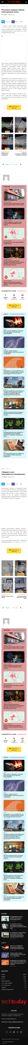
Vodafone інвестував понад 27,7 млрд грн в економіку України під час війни (14, 204)
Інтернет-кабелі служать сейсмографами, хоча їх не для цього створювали (14, 352)
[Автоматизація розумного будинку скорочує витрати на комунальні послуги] (14, 403)
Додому (3, 6)
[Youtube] (21, 1032)
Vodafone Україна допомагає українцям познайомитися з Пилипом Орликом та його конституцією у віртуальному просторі (14, 262)
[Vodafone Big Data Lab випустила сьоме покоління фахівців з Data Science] (14, 213)
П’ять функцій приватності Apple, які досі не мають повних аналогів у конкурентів (14, 455)
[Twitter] (17, 1032)
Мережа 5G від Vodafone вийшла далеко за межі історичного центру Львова (13, 284)
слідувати (14, 294)
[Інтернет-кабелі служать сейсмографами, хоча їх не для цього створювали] (14, 342)
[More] (21, 21)
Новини (7, 6)
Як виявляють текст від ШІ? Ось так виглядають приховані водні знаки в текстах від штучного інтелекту (14, 372)
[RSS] (10, 1032)
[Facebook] (7, 1032)
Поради (7, 131)
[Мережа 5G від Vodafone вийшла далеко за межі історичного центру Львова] (14, 273)
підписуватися (22, 294)
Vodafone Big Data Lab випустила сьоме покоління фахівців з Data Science (13, 223)
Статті (5, 329)
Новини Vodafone (7, 220)
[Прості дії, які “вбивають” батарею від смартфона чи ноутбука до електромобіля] (14, 322)
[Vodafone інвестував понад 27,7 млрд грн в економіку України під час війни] (14, 195)
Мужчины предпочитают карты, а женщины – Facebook (21, 154)
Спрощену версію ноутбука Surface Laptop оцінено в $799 (20, 142)
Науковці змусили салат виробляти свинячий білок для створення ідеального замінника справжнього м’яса (13, 434)
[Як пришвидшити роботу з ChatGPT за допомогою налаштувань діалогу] (5, 918)
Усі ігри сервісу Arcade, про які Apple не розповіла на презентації (7, 142)
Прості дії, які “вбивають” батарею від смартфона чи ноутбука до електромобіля (13, 332)
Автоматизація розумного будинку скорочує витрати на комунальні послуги (13, 413)
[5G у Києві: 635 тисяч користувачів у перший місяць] (14, 233)
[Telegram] (14, 1032)
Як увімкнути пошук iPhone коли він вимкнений (20, 125)
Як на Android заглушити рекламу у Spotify (7, 125)
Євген (5, 14)
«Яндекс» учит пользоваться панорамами (5, 154)
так (5, 294)
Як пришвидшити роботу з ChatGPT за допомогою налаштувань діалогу (16, 918)
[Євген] (2, 15)
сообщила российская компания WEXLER (11, 27)
